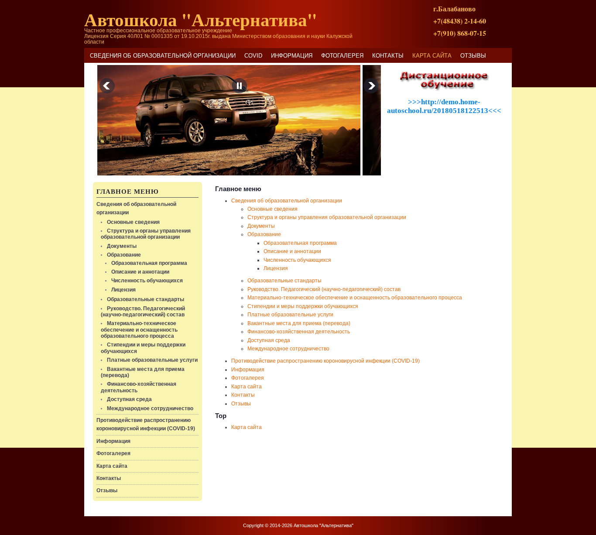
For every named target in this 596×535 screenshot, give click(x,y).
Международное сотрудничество (150, 408)
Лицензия (123, 290)
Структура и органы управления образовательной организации (146, 234)
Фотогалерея (342, 55)
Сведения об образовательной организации (163, 55)
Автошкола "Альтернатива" (200, 19)
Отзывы (473, 55)
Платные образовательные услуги (152, 360)
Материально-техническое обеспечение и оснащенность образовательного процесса (139, 329)
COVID (253, 55)
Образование (124, 255)
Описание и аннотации (140, 272)
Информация (291, 55)
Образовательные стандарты (145, 299)
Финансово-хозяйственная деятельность (298, 332)
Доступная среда (129, 399)
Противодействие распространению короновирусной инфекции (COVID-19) (325, 361)
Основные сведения (133, 222)
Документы (122, 246)
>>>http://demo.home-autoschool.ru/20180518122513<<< (444, 106)
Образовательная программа (149, 263)
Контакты (388, 55)
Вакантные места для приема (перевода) (298, 323)
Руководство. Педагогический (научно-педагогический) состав (143, 311)
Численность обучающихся (147, 281)
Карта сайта (432, 55)
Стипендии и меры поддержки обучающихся (302, 306)
